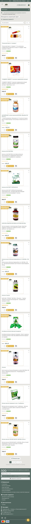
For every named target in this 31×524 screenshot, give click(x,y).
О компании (4, 484)
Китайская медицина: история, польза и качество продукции (15, 492)
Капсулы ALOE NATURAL (7, 151)
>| (20, 462)
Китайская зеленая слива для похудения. (11, 331)
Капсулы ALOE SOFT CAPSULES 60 (10, 187)
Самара (23, 0)
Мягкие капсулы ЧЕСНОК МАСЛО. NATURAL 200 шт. (14, 439)
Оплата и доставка (6, 485)
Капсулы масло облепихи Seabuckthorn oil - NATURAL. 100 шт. (15, 260)
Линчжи (4, 367)
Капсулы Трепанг (6, 295)
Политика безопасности (7, 488)
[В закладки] (28, 26)
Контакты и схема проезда (8, 496)
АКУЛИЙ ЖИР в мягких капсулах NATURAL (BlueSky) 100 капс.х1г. (15, 116)
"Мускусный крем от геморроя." (9, 43)
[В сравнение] (28, 28)
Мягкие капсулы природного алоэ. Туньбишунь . (13, 403)
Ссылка (3, 499)
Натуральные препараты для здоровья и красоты (15, 12)
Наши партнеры (5, 487)
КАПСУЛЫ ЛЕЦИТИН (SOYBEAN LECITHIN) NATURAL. (14, 223)
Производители (5, 498)
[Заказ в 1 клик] (16, 58)
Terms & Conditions (6, 490)
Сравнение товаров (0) (8, 19)
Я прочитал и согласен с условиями (15, 475)
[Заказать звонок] (28, 520)
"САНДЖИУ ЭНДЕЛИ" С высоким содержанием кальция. (15, 79)
